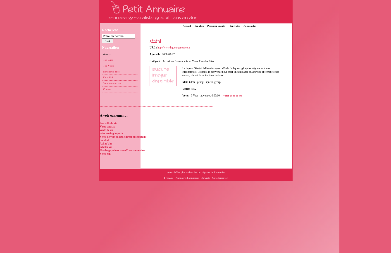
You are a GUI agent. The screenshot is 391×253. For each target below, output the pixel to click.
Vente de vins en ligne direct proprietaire (123, 136)
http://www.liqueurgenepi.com (173, 47)
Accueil (187, 25)
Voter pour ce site (232, 95)
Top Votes (108, 65)
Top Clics (108, 59)
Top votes (234, 25)
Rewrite (205, 177)
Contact (107, 89)
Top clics (199, 25)
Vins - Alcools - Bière (203, 61)
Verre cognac (107, 126)
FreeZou (168, 177)
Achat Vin (106, 143)
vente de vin (107, 130)
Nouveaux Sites (111, 71)
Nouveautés (249, 25)
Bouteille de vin (108, 123)
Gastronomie (181, 61)
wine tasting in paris (111, 133)
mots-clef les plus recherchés (182, 172)
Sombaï (104, 140)
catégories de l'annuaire (212, 172)
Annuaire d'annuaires (187, 177)
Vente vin (105, 153)
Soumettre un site (112, 83)
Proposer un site (216, 25)
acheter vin (106, 147)
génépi (155, 41)
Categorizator (220, 177)
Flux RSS (108, 77)
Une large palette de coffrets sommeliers (122, 150)
